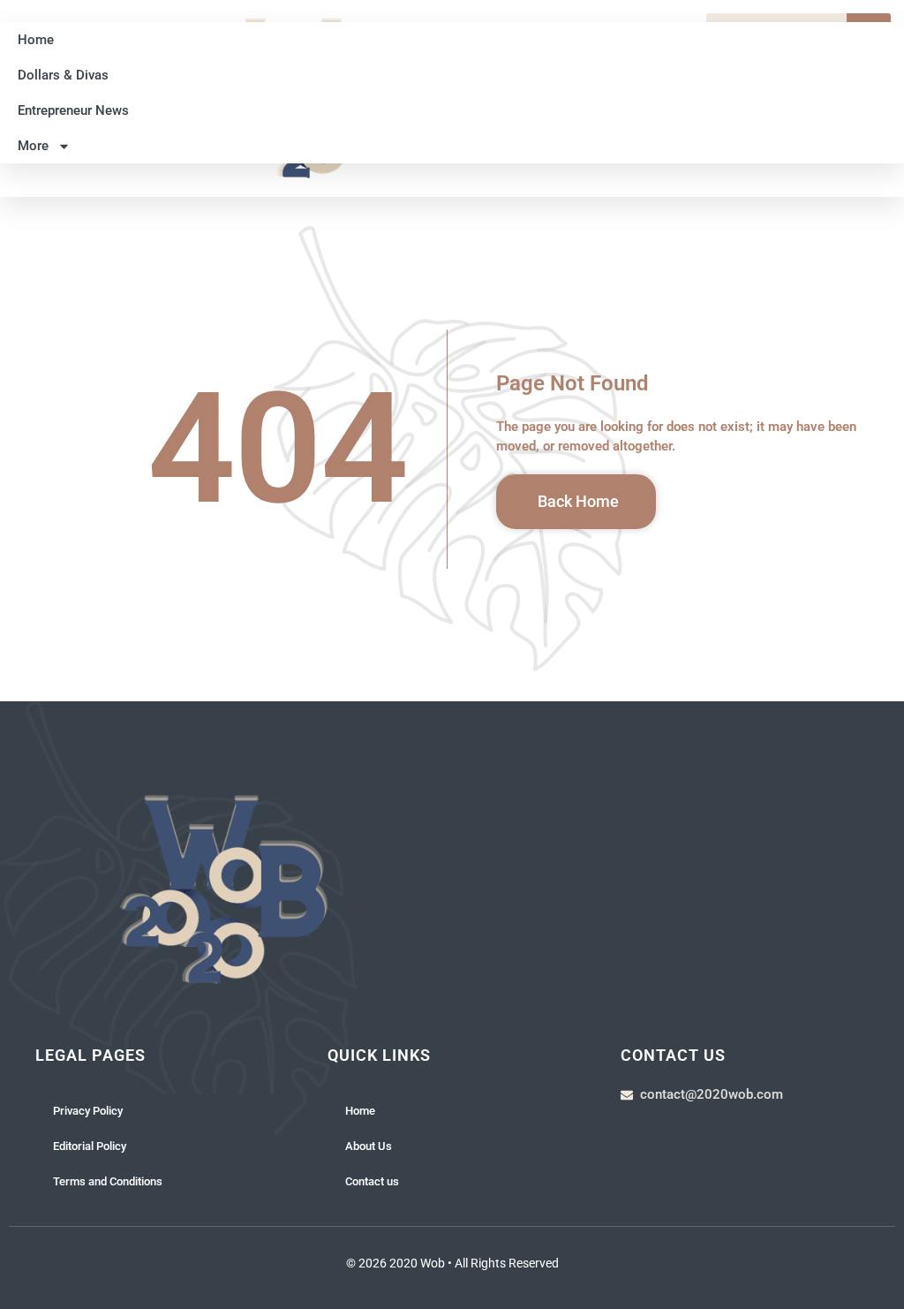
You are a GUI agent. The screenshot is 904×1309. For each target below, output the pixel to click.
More (33, 146)
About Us (368, 1146)
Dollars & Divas (63, 75)
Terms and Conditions (107, 1181)
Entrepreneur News (73, 110)
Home (36, 40)
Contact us (372, 1181)
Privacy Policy (88, 1110)
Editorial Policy (89, 1146)
